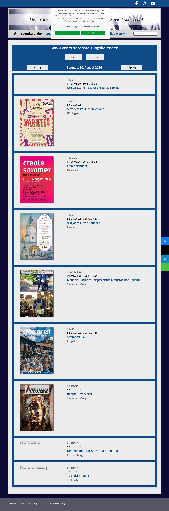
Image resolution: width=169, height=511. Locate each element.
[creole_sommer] (36, 179)
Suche (95, 57)
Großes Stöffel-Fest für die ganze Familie (93, 88)
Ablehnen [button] (67, 33)
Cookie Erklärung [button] (70, 27)
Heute (73, 57)
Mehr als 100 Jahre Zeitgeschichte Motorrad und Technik (103, 280)
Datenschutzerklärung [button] (91, 27)
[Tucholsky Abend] (33, 468)
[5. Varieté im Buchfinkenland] (36, 122)
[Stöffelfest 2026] (36, 350)
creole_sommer (77, 166)
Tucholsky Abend (78, 476)
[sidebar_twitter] (165, 250)
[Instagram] (144, 3)
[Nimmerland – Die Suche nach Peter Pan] (30, 443)
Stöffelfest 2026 (77, 337)
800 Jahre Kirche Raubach (83, 223)
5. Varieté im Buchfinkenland (85, 109)
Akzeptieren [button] (93, 33)
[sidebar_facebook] (165, 241)
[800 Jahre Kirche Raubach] (36, 236)
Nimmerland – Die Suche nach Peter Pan (93, 451)
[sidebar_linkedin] (165, 259)
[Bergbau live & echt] (36, 407)
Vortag (37, 67)
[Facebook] (136, 3)
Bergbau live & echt (79, 394)
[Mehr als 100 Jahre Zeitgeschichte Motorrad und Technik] (36, 293)
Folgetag (131, 67)
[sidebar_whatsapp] (165, 267)
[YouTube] (152, 3)
